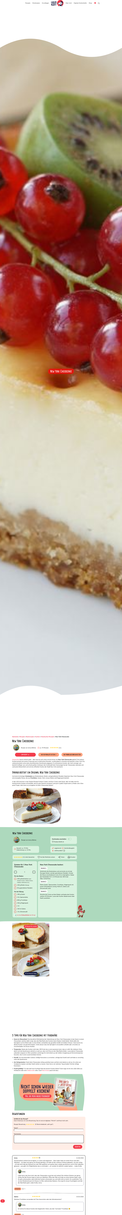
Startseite (15, 737)
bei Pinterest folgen (32, 973)
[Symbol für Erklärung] (64, 850)
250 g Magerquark (22, 903)
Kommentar (17, 1134)
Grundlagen (45, 3)
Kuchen (37, 737)
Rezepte (27, 3)
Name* (16, 1128)
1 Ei (18, 906)
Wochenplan (36, 3)
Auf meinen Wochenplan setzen (72, 755)
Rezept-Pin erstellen (32, 926)
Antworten (17, 1189)
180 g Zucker (21, 894)
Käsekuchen (15, 759)
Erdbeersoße (31, 1070)
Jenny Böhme (32, 748)
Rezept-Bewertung (19, 1124)
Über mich (69, 3)
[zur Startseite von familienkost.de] (57, 3)
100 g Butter (23, 885)
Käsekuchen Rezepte (47, 737)
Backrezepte (30, 737)
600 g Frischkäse (22, 900)
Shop (90, 3)
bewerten (29, 857)
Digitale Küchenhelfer (80, 3)
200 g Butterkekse (25, 880)
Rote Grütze (45, 1070)
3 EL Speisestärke (22, 897)
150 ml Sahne (21, 909)
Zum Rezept (24, 755)
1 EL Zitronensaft (22, 912)
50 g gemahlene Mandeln (24, 888)
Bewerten (77, 1147)
